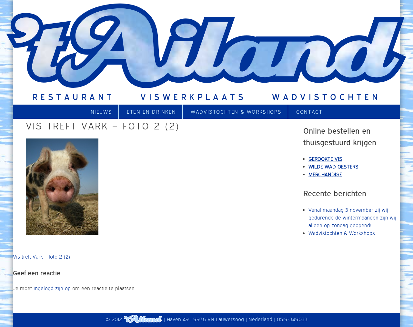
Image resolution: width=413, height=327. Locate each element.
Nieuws (101, 112)
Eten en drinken (151, 112)
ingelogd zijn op (52, 288)
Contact (309, 112)
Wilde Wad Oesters (333, 166)
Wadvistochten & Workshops (236, 112)
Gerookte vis (325, 159)
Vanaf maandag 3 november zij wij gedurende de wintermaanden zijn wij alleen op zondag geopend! (352, 217)
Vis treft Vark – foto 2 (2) (41, 257)
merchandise (325, 174)
